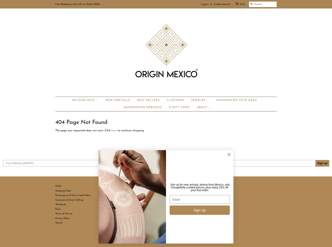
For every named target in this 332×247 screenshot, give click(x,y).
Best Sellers (148, 100)
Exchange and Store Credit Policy (72, 195)
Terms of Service (63, 214)
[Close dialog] (229, 155)
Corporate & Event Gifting (69, 200)
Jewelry (199, 100)
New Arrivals (117, 100)
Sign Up (200, 210)
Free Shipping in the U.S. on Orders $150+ (77, 4)
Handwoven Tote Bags (236, 100)
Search (59, 223)
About (203, 107)
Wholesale (60, 204)
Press (58, 209)
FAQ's (58, 186)
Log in (204, 4)
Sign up (322, 163)
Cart (242, 4)
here (114, 130)
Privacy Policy (62, 218)
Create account (222, 4)
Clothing (175, 100)
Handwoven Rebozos (143, 107)
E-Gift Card (179, 107)
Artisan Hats (84, 100)
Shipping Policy (63, 191)
